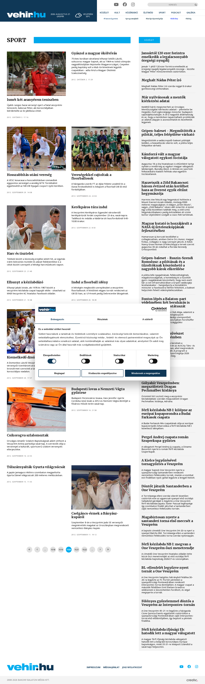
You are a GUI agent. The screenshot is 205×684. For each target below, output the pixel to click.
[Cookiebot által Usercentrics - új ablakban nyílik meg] (153, 309)
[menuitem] (104, 12)
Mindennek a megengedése (145, 373)
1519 (61, 549)
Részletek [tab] (102, 319)
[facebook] (125, 4)
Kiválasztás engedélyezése (103, 373)
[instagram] (133, 4)
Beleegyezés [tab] (57, 319)
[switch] (85, 361)
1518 (53, 549)
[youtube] (116, 4)
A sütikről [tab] (147, 319)
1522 (84, 549)
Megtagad (59, 373)
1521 (76, 549)
